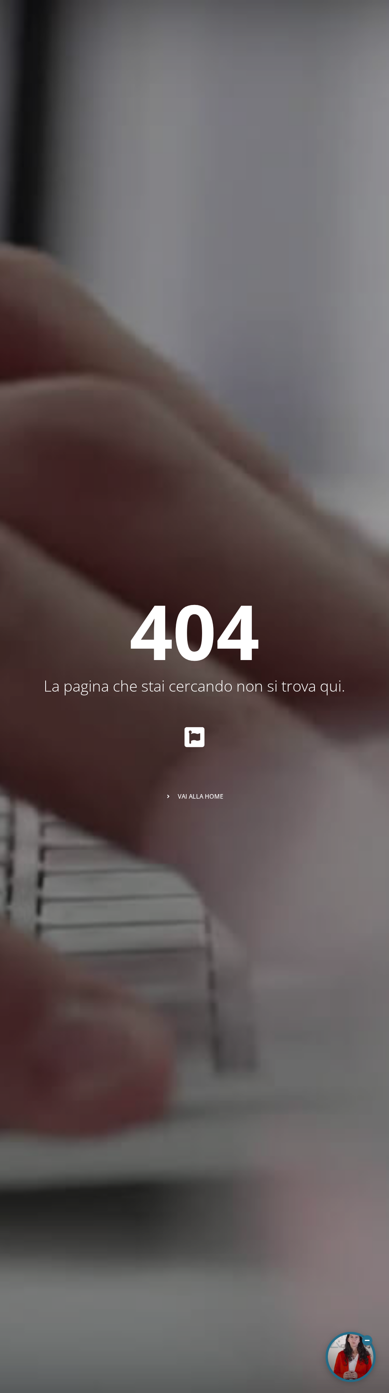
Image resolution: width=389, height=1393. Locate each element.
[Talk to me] (351, 1357)
